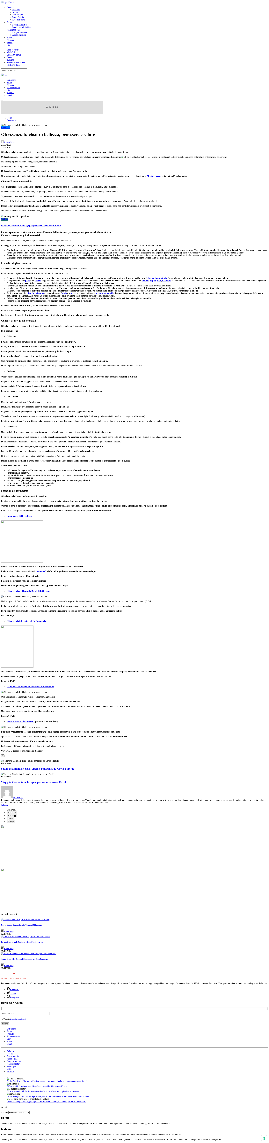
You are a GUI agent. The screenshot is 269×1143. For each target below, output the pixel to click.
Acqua (15, 12)
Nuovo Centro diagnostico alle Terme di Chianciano (21, 925)
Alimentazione (13, 30)
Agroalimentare (19, 35)
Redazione (8, 931)
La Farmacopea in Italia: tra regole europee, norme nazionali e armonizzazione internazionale (48, 1096)
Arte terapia (17, 14)
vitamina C (40, 571)
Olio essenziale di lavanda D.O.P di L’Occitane (28, 591)
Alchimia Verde (154, 176)
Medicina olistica (19, 25)
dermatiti (166, 280)
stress (73, 293)
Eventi (9, 42)
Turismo (10, 37)
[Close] (2, 100)
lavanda (99, 293)
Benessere (11, 7)
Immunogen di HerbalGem (19, 516)
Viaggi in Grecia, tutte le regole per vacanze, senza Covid (33, 782)
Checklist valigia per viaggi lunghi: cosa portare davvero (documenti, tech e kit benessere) (46, 1101)
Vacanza (10, 1071)
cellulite (145, 280)
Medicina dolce (13, 65)
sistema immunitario (157, 278)
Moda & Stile (18, 17)
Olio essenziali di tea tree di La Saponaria (26, 621)
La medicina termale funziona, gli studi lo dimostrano (22, 942)
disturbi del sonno (35, 293)
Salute (9, 22)
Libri (9, 45)
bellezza (4, 805)
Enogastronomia (19, 32)
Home (9, 118)
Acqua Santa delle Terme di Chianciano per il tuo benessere (24, 959)
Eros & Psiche (18, 20)
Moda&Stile (12, 52)
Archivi (4, 1112)
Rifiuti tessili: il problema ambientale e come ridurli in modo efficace (37, 1086)
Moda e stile (12, 1059)
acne (159, 280)
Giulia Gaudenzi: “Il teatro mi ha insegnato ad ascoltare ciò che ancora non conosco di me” (47, 1081)
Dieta (9, 1069)
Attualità (10, 40)
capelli (38, 280)
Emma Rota (9, 142)
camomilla (109, 293)
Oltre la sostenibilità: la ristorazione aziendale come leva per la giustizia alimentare (43, 1091)
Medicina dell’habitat (21, 27)
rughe (153, 280)
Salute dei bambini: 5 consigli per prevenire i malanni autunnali (31, 225)
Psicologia (11, 1066)
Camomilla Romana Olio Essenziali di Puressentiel (30, 686)
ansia (64, 293)
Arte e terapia (13, 1056)
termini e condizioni (18, 1019)
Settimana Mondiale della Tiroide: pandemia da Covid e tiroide (37, 768)
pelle (27, 280)
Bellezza (16, 9)
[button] (134, 216)
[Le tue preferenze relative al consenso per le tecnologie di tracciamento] (264, 1138)
